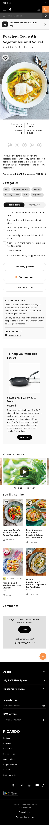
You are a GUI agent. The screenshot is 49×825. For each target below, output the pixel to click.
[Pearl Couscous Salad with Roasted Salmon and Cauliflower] (36, 512)
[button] (45, 9)
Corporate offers (10, 764)
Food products (9, 759)
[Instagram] (21, 785)
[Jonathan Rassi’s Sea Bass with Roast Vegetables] (13, 512)
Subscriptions (9, 754)
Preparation (35, 205)
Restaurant (8, 748)
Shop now (25, 437)
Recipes (6, 738)
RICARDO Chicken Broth (31, 320)
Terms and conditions (25, 817)
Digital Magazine (10, 775)
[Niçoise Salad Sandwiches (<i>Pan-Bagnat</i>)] (13, 562)
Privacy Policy (24, 812)
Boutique (7, 743)
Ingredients (14, 205)
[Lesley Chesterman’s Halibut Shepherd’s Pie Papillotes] (36, 562)
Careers (6, 770)
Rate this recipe (26, 47)
